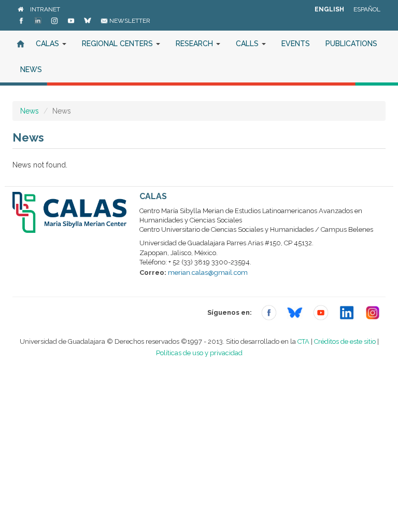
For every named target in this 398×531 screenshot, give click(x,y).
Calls (248, 43)
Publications (351, 43)
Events (295, 43)
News (31, 69)
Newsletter (129, 20)
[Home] (20, 9)
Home (20, 44)
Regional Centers (118, 43)
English (329, 9)
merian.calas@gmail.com (208, 272)
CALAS (48, 43)
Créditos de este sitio (345, 341)
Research (195, 43)
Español (366, 9)
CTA (303, 341)
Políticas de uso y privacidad (199, 353)
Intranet (45, 9)
